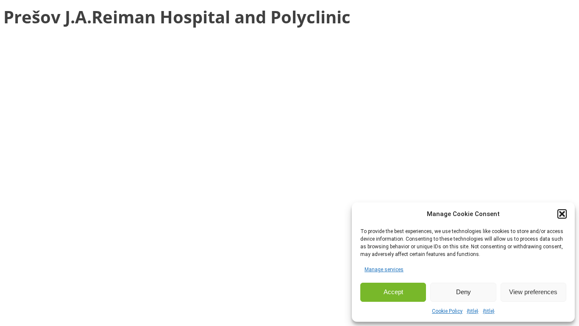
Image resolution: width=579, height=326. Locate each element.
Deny (463, 291)
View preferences (533, 291)
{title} (473, 311)
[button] (562, 214)
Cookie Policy (447, 311)
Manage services (384, 270)
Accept (393, 291)
